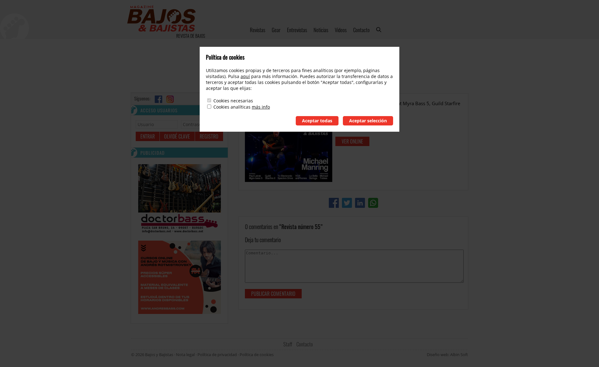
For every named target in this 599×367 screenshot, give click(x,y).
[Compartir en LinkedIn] (360, 203)
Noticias (321, 30)
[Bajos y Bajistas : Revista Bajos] (161, 19)
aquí (245, 76)
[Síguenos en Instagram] (170, 99)
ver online (352, 141)
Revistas (257, 30)
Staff (287, 344)
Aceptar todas (317, 121)
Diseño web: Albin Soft (447, 354)
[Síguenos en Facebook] (158, 99)
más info (261, 107)
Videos (341, 30)
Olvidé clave (177, 136)
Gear (276, 30)
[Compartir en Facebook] (334, 203)
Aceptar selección (368, 121)
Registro (209, 136)
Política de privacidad (217, 354)
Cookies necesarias (233, 101)
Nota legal (185, 354)
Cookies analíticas (232, 107)
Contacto (361, 30)
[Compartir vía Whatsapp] (373, 203)
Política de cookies (257, 354)
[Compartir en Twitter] (347, 203)
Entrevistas (297, 30)
